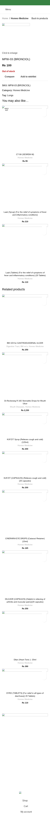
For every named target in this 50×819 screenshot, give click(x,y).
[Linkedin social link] (28, 3)
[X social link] (21, 3)
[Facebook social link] (18, 3)
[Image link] (25, 720)
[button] (44, 172)
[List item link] (25, 739)
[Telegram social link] (31, 3)
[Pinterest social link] (25, 3)
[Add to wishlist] (44, 109)
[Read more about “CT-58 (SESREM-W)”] (44, 114)
